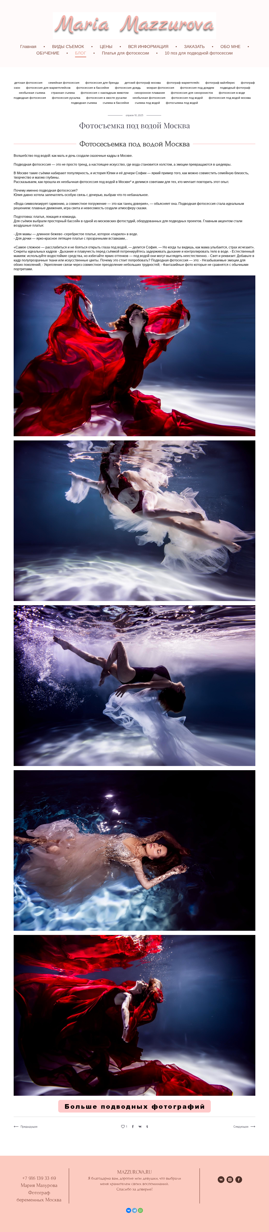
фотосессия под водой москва (230, 97)
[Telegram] (134, 1210)
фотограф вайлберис (220, 82)
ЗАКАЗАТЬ (194, 46)
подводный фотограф (235, 87)
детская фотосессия (28, 82)
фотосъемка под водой (182, 102)
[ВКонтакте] (128, 1210)
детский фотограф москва (143, 82)
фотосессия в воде (232, 92)
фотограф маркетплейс (183, 82)
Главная (28, 46)
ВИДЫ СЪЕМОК (68, 46)
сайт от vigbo (134, 1222)
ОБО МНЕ (230, 46)
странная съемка (63, 92)
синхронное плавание (150, 92)
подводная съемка (84, 102)
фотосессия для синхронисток (192, 92)
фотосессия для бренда (102, 82)
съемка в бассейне (116, 102)
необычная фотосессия (149, 97)
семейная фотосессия (64, 82)
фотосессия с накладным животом (105, 92)
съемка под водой (148, 102)
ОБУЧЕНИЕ (47, 53)
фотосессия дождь (128, 87)
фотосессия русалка (66, 97)
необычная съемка (32, 92)
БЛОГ (80, 53)
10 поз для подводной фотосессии (199, 53)
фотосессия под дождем (197, 87)
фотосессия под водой (187, 97)
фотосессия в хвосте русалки (107, 97)
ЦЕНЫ (106, 46)
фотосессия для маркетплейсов (48, 87)
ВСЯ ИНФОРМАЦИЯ (148, 46)
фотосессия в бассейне (93, 87)
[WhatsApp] (140, 1210)
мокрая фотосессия (161, 87)
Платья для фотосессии (125, 53)
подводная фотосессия (30, 97)
